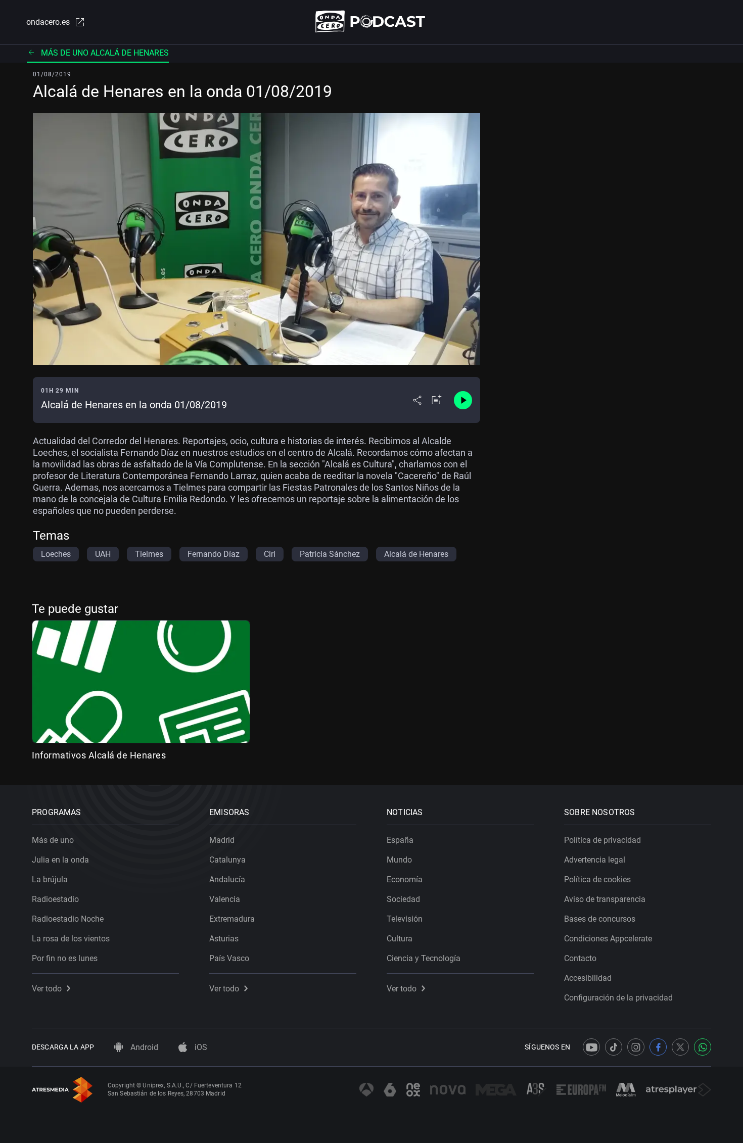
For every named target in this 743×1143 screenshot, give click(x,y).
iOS (200, 1047)
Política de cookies (597, 879)
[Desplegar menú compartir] (417, 400)
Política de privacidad (602, 840)
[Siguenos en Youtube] (591, 1047)
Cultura (399, 938)
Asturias (224, 938)
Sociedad (403, 899)
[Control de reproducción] (463, 400)
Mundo (399, 860)
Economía (405, 879)
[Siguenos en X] (680, 1047)
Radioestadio (55, 899)
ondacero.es (48, 22)
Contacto (580, 958)
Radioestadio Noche (68, 919)
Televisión (405, 919)
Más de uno (53, 840)
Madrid (222, 840)
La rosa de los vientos (71, 938)
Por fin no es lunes (65, 958)
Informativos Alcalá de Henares (99, 755)
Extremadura (232, 919)
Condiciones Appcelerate (608, 938)
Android (143, 1047)
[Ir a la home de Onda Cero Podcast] (372, 21)
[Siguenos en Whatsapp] (702, 1047)
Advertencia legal (594, 860)
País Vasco (229, 958)
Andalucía (227, 879)
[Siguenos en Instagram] (635, 1047)
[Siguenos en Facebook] (658, 1047)
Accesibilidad (588, 978)
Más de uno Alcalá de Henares (105, 53)
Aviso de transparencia (604, 899)
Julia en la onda (60, 860)
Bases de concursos (599, 919)
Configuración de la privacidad (618, 998)
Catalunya (227, 860)
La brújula (50, 879)
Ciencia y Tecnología (423, 958)
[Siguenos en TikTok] (613, 1047)
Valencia (224, 899)
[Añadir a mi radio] (437, 400)
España (400, 840)
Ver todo (47, 988)
